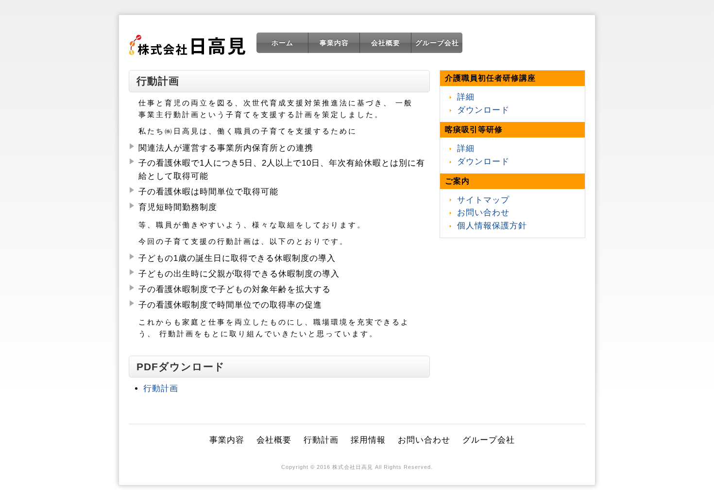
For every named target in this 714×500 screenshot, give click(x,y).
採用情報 (368, 440)
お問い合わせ (483, 212)
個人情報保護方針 (492, 225)
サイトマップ (483, 200)
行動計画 (160, 388)
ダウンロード (483, 110)
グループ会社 (437, 43)
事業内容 (334, 43)
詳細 (466, 97)
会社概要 (385, 43)
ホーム (282, 43)
